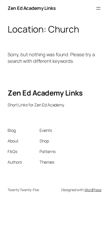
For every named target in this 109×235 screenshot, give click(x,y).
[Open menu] (98, 8)
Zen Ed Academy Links (32, 8)
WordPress (92, 189)
